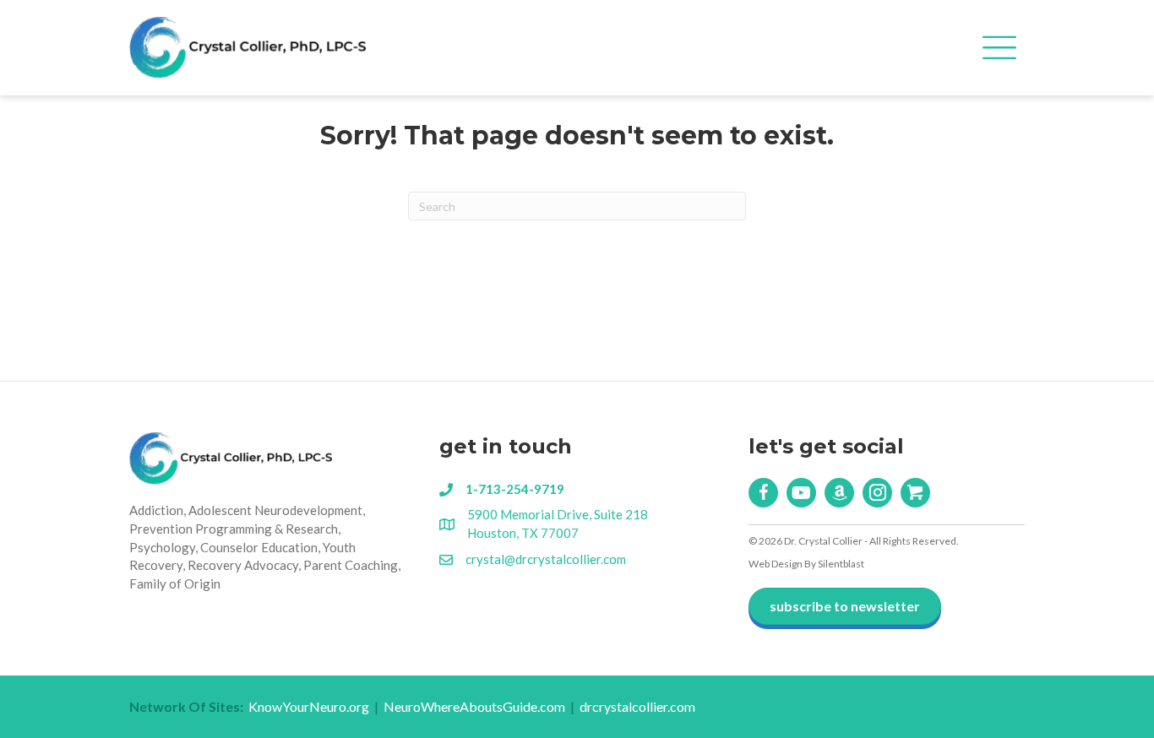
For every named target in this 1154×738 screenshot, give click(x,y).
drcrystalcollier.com (637, 706)
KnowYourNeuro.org (308, 706)
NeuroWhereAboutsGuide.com (474, 706)
